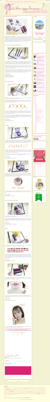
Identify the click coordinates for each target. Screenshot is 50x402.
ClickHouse (36, 388)
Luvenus (25, 391)
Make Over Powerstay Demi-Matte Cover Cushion (40, 90)
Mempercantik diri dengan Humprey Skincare (39, 110)
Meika (7, 392)
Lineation (11, 391)
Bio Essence (11, 388)
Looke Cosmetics (17, 391)
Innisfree (20, 390)
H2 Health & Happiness (40, 389)
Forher (32, 389)
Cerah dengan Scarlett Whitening (38, 109)
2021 (34, 101)
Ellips (4, 389)
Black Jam (16, 388)
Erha (15, 389)
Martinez (40, 391)
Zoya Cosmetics (5, 394)
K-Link (30, 390)
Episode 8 (34, 172)
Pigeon (39, 392)
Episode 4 (34, 168)
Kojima (39, 390)
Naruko (27, 392)
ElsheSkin (8, 389)
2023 (34, 99)
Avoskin (38, 387)
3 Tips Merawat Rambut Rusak (38, 120)
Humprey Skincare (15, 390)
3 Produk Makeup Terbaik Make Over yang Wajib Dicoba (40, 63)
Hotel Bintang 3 (18, 397)
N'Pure (22, 392)
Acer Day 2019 (36, 114)
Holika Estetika (7, 390)
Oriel (35, 392)
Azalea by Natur (41, 387)
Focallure (28, 389)
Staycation (32, 1)
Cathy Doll (25, 388)
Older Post (30, 380)
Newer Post (6, 380)
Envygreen (13, 389)
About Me (9, 1)
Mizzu (13, 392)
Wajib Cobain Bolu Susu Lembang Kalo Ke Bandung (39, 122)
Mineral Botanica (10, 392)
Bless (18, 388)
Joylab (24, 390)
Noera (33, 392)
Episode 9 (34, 173)
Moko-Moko (19, 392)
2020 (34, 102)
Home (6, 1)
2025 (34, 97)
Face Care (15, 1)
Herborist (5, 390)
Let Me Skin (8, 391)
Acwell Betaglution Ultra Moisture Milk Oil (40, 74)
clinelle (8, 394)
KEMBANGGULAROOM (30, 399)
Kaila (32, 390)
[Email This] (15, 355)
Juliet (28, 390)
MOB (27, 391)
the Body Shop (11, 394)
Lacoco (42, 390)
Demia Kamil (8, 363)
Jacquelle (22, 390)
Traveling (29, 1)
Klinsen (37, 390)
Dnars (43, 388)
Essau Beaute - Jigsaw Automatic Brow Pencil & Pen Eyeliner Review (40, 78)
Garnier (36, 389)
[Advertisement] (18, 347)
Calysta (20, 388)
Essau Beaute (18, 389)
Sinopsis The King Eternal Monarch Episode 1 (40, 86)
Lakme (44, 390)
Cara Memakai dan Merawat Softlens (38, 111)
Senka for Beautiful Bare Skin (38, 119)
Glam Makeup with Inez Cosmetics (38, 112)
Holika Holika (11, 390)
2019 (34, 103)
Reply (7, 365)
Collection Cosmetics (40, 388)
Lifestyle (35, 1)
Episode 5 (34, 169)
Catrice (29, 388)
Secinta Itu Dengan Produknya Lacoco (38, 113)
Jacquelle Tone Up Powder (37, 115)
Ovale (37, 392)
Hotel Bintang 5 (27, 397)
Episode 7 (34, 171)
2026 (34, 96)
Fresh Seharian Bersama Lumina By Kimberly (39, 116)
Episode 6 (34, 170)
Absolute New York (6, 387)
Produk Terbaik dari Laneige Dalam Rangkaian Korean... (38, 118)
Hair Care (22, 1)
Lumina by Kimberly (21, 391)
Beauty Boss (5, 388)
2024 (34, 98)
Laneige (5, 391)
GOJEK (34, 389)
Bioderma (13, 388)
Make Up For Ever (34, 391)
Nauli (31, 392)
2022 (34, 100)
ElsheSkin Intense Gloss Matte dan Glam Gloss (40, 67)
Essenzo (21, 389)
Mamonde (38, 391)
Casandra (22, 388)
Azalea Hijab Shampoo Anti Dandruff (40, 59)
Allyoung (22, 387)
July (35, 108)
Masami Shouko (43, 391)
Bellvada (8, 388)
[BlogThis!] (16, 355)
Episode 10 (35, 174)
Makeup (12, 1)
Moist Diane (16, 392)
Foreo (30, 389)
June (35, 124)
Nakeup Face (25, 392)
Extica (25, 389)
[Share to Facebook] (17, 355)
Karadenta (35, 390)
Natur (29, 392)
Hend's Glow (44, 389)
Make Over (30, 391)
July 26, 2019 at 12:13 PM (13, 363)
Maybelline (5, 392)
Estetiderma (23, 389)
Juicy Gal (27, 390)
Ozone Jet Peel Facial (37, 121)
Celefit (31, 388)
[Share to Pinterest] (18, 355)
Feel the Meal (25, 1)
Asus (30, 387)
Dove (44, 388)
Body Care (18, 1)
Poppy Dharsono (43, 392)
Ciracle (33, 388)
